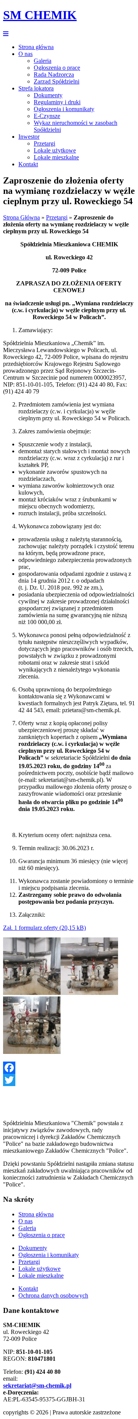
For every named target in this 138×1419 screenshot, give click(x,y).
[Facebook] (69, 1068)
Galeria (42, 60)
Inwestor (28, 136)
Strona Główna (21, 217)
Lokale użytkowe (55, 150)
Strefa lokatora (36, 88)
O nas (25, 54)
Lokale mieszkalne (56, 157)
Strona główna (36, 47)
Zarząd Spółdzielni (56, 81)
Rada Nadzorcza (54, 74)
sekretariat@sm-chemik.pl (37, 1385)
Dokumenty (48, 95)
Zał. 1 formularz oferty (30, 927)
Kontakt (28, 164)
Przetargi (44, 143)
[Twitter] (69, 1080)
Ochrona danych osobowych (53, 1295)
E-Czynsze (47, 116)
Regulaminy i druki (57, 102)
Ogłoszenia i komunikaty (64, 109)
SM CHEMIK (40, 15)
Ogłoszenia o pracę (57, 67)
